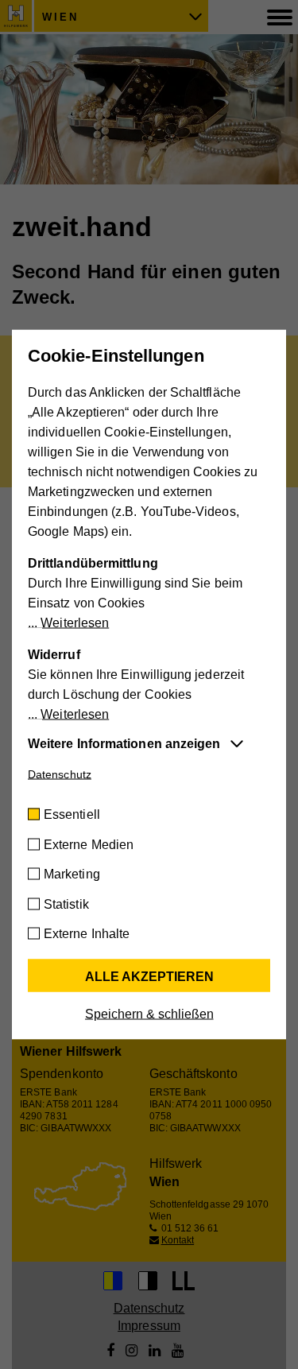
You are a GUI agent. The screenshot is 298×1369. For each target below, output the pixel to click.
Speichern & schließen (149, 1014)
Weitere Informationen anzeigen (124, 743)
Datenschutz (59, 774)
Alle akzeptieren (149, 976)
